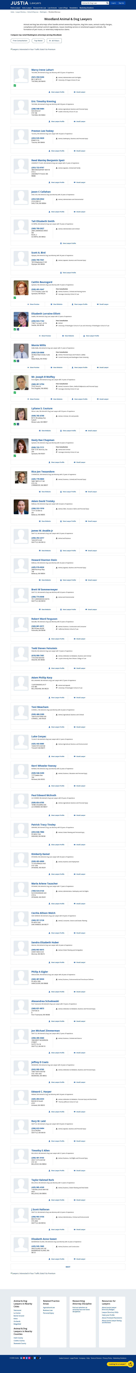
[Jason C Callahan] (21, 197)
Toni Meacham (39, 706)
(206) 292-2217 (37, 538)
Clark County (18, 1338)
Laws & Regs (63, 8)
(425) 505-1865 (37, 1246)
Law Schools (52, 8)
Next (68, 1267)
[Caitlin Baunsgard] (21, 287)
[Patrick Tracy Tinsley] (21, 830)
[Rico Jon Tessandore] (21, 477)
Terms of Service (96, 1358)
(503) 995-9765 (37, 1069)
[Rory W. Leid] (21, 1126)
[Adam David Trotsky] (21, 506)
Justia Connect (64, 1358)
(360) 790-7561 (37, 260)
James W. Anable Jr (42, 530)
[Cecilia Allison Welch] (21, 918)
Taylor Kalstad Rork (42, 1179)
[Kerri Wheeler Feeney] (21, 771)
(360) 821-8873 (37, 1008)
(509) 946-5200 (37, 773)
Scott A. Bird (38, 252)
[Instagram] (29, 1358)
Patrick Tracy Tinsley (43, 824)
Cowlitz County (19, 1341)
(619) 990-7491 (37, 655)
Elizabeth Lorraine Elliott (45, 313)
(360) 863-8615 (37, 949)
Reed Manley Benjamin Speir (48, 160)
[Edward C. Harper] (21, 1097)
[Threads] (32, 1358)
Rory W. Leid (38, 1121)
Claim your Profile (108, 1315)
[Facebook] (27, 1358)
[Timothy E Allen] (21, 1156)
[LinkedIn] (21, 1358)
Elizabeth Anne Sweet (44, 1238)
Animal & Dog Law (32, 12)
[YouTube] (24, 1358)
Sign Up (121, 3)
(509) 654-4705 (37, 802)
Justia (12, 12)
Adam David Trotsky (43, 501)
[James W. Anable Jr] (21, 536)
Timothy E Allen (40, 1150)
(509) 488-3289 (37, 714)
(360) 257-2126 (37, 920)
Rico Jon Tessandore (42, 471)
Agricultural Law (49, 1307)
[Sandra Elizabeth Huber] (21, 948)
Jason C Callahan (41, 191)
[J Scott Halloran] (21, 1215)
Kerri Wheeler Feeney (43, 765)
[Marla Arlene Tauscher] (21, 889)
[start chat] (130, 1364)
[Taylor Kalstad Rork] (21, 1185)
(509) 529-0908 (37, 352)
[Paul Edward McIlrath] (21, 801)
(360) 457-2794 (37, 384)
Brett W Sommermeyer (44, 589)
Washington (43, 12)
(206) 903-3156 (37, 1216)
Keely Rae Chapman (42, 440)
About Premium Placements (112, 1318)
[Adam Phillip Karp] (21, 683)
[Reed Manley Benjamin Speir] (21, 166)
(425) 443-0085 (37, 743)
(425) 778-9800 (37, 479)
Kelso (16, 1319)
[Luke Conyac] (21, 742)
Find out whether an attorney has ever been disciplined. (81, 1309)
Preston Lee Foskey (42, 130)
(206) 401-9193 (37, 1158)
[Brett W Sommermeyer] (21, 595)
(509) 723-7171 (37, 447)
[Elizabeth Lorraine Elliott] (21, 319)
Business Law (48, 1310)
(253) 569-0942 (37, 199)
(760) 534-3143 (37, 891)
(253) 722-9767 (37, 167)
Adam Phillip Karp (41, 677)
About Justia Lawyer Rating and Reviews (111, 1322)
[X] (37, 1358)
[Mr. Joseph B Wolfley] (21, 382)
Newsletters (74, 8)
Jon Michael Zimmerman (45, 1030)
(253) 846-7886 (37, 832)
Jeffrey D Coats (39, 1062)
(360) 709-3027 (37, 228)
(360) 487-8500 (37, 979)
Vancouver (17, 1310)
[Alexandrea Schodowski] (21, 1007)
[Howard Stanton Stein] (21, 565)
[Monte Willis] (21, 351)
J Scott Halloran (40, 1209)
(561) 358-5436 (37, 77)
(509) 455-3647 (37, 289)
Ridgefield (17, 1324)
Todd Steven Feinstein (44, 648)
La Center (17, 1313)
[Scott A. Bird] (21, 258)
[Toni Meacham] (21, 712)
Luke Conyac (38, 736)
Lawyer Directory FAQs (110, 1312)
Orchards (17, 1321)
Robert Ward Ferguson (44, 618)
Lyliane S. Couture (41, 408)
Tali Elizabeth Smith (43, 221)
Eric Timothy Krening (43, 101)
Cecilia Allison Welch (43, 912)
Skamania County (20, 1343)
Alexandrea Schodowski (45, 1001)
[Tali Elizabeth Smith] (21, 227)
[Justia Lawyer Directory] (19, 3)
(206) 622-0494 (37, 1128)
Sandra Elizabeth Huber (45, 942)
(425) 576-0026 (37, 567)
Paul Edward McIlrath (43, 795)
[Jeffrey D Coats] (21, 1067)
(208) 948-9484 (37, 108)
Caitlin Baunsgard (41, 282)
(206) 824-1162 (37, 321)
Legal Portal (74, 1358)
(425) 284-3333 (37, 1099)
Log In (114, 3)
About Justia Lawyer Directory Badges (109, 1308)
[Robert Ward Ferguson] (21, 624)
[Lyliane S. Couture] (21, 414)
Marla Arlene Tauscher (44, 883)
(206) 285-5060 (37, 1038)
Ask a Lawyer (27, 8)
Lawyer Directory (21, 12)
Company (82, 1358)
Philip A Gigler (39, 971)
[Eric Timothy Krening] (21, 107)
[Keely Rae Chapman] (21, 445)
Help (88, 1358)
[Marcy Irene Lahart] (21, 75)
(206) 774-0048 (37, 597)
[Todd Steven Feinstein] (21, 654)
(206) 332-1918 (37, 508)
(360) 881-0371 (37, 626)
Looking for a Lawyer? (117, 1364)
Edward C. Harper (41, 1091)
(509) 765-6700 (37, 415)
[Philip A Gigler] (21, 977)
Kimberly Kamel (40, 854)
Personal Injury (48, 1313)
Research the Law (39, 8)
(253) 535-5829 (37, 138)
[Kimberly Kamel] (21, 859)
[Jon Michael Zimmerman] (21, 1036)
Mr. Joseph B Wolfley (43, 376)
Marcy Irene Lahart (42, 69)
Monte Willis (38, 345)
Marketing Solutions (87, 8)
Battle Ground (19, 1316)
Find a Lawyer (15, 8)
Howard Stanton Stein (44, 559)
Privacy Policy (107, 1358)
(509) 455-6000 (37, 861)
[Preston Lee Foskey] (21, 136)
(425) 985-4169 (37, 1187)
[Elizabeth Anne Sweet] (21, 1244)
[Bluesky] (35, 1358)
